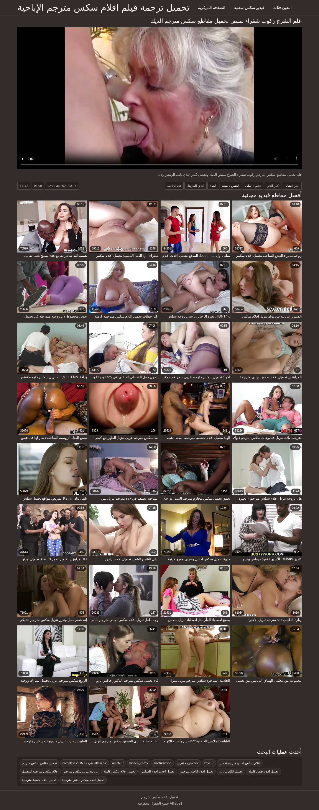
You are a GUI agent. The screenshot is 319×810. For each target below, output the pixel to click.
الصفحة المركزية (211, 7)
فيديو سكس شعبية (249, 7)
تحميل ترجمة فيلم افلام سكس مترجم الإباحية (103, 7)
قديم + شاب (253, 185)
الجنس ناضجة (231, 185)
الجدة (213, 185)
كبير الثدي (272, 185)
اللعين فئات (282, 7)
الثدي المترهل (195, 185)
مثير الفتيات (291, 185)
